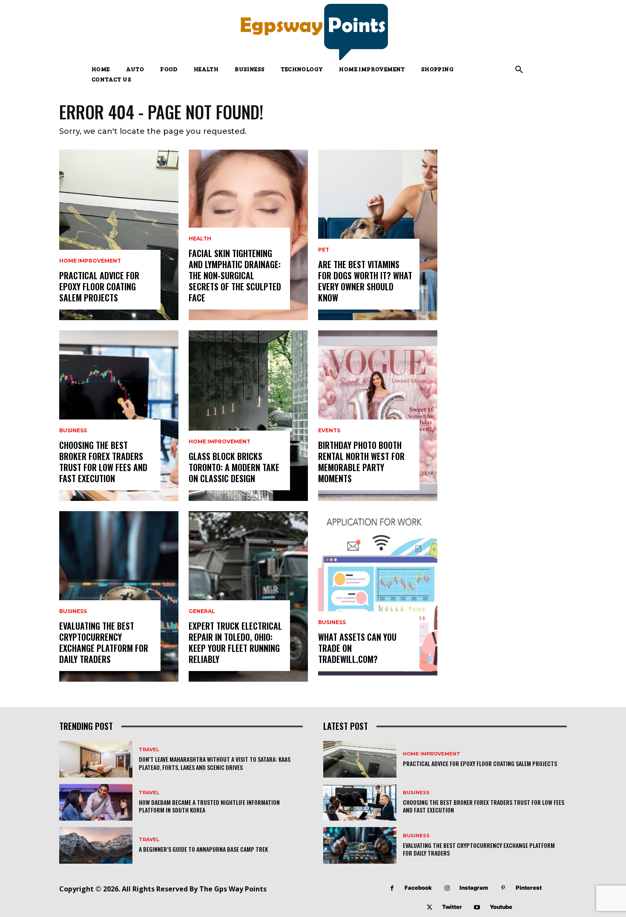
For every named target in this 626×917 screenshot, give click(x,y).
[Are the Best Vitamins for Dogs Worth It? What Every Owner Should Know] (377, 235)
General (202, 611)
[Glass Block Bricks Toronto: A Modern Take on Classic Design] (248, 415)
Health (200, 238)
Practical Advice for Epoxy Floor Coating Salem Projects (99, 286)
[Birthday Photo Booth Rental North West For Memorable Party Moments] (377, 415)
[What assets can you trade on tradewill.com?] (377, 596)
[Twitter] (429, 907)
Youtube (501, 906)
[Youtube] (477, 907)
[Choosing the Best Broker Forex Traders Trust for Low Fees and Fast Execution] (118, 415)
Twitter (452, 906)
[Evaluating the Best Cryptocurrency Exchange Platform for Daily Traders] (118, 596)
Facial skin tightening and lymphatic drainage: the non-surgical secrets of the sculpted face (235, 275)
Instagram (473, 887)
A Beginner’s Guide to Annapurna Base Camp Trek (203, 849)
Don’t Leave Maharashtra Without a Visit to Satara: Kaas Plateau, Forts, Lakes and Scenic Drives (214, 763)
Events (329, 430)
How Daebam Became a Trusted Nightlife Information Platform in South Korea (209, 806)
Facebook (418, 887)
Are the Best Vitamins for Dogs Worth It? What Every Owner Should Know (365, 281)
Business (73, 430)
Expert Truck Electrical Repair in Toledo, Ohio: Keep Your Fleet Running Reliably (235, 642)
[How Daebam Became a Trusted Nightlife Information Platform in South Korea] (95, 802)
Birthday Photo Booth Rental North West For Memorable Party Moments (361, 462)
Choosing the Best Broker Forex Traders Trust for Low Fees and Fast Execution (103, 462)
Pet (323, 249)
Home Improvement (90, 260)
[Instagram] (446, 888)
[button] (519, 70)
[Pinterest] (503, 888)
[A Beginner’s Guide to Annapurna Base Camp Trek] (95, 845)
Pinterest (529, 887)
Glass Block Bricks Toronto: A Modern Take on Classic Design (234, 467)
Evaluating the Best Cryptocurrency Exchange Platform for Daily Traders (103, 642)
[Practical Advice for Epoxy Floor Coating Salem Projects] (118, 235)
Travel (149, 749)
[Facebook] (392, 888)
